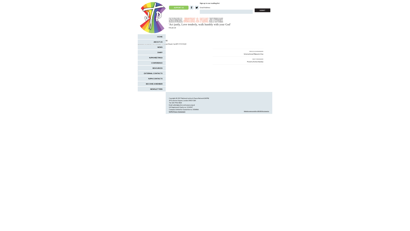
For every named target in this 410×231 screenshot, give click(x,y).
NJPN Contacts (155, 79)
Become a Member (154, 84)
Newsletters (156, 89)
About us (158, 42)
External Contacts (153, 73)
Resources (158, 68)
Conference (157, 63)
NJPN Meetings (156, 58)
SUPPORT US (179, 8)
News (160, 47)
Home (160, 37)
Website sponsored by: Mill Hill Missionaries (256, 111)
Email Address (205, 7)
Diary (160, 52)
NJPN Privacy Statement (177, 112)
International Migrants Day (253, 53)
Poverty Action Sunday (255, 60)
